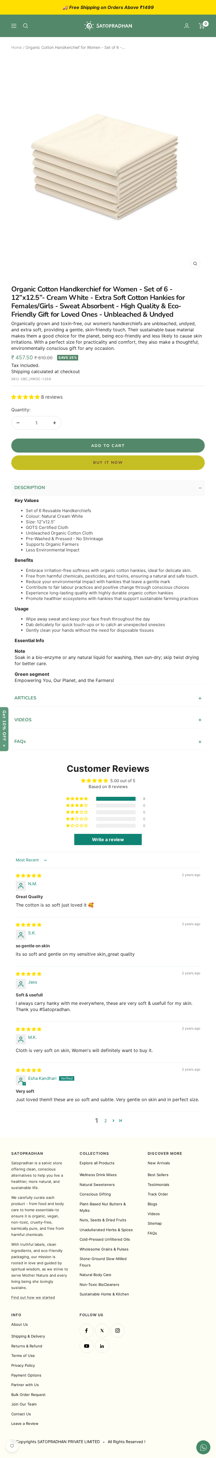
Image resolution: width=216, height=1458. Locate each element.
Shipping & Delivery (28, 1336)
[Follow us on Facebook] (86, 1330)
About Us (19, 1324)
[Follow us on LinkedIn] (102, 1346)
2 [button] (105, 1120)
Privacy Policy (23, 1365)
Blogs (152, 1204)
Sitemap (155, 1223)
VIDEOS (108, 720)
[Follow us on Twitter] (102, 1330)
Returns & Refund (26, 1346)
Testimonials (158, 1184)
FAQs (108, 741)
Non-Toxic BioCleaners (99, 1284)
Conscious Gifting (95, 1194)
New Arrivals (159, 1163)
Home (16, 47)
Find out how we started (33, 1297)
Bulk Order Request (28, 1394)
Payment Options (26, 1375)
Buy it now (108, 462)
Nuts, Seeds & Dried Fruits (103, 1220)
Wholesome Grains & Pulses (104, 1249)
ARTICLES (108, 698)
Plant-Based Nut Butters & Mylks (103, 1207)
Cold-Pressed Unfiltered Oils (105, 1239)
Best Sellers (158, 1174)
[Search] (25, 25)
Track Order (158, 1194)
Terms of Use (23, 1355)
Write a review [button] (108, 839)
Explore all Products (97, 1163)
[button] (26, 397)
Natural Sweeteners (97, 1184)
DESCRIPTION (108, 488)
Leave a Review (25, 1423)
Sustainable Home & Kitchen (104, 1294)
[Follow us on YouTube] (86, 1346)
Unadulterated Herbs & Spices (106, 1229)
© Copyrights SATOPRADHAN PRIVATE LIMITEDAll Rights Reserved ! (78, 1441)
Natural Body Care (95, 1274)
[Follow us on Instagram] (117, 1330)
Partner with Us (25, 1384)
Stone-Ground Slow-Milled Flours (103, 1261)
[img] (28, 875)
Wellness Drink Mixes (98, 1174)
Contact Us (21, 1414)
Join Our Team (24, 1404)
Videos (154, 1213)
